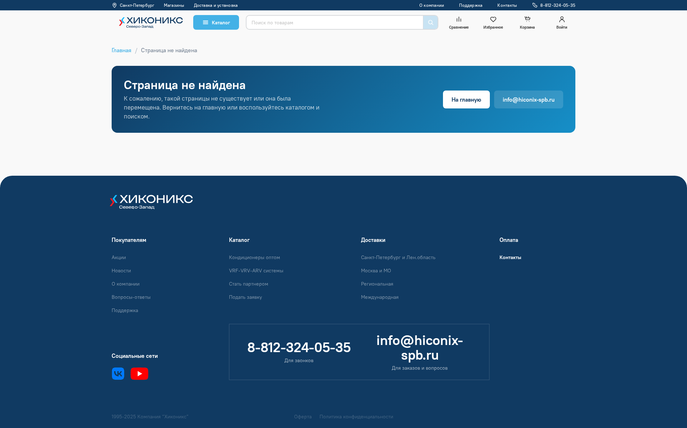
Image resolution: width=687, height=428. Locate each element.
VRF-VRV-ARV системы (256, 270)
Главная (121, 50)
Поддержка (470, 5)
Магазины (174, 5)
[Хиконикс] (149, 22)
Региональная (377, 284)
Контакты (507, 5)
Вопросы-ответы (131, 297)
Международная (380, 297)
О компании (431, 5)
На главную (466, 99)
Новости (121, 270)
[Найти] (430, 22)
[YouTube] (139, 373)
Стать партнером (248, 284)
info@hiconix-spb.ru (529, 99)
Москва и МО (376, 270)
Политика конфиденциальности (356, 417)
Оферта (303, 417)
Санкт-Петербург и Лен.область (398, 257)
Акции (119, 257)
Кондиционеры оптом (254, 257)
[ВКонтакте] (118, 373)
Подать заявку (245, 297)
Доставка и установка (216, 5)
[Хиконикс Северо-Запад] (156, 206)
